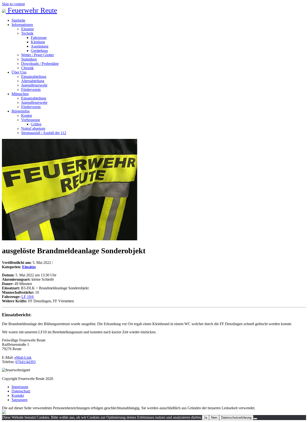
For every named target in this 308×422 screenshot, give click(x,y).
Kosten (26, 115)
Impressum (20, 387)
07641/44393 (25, 362)
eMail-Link (23, 357)
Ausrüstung (39, 46)
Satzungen (19, 400)
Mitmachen (20, 94)
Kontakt (18, 395)
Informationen (22, 25)
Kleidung (38, 42)
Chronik (27, 68)
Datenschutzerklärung (236, 417)
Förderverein (31, 89)
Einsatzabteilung (33, 76)
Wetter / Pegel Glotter (37, 55)
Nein (214, 417)
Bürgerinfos (21, 111)
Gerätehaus (39, 51)
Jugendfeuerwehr (34, 85)
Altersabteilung (32, 81)
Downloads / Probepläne (40, 64)
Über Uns (19, 72)
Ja (205, 417)
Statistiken (29, 59)
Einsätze (27, 29)
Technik (27, 33)
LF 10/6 (27, 297)
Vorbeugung (30, 120)
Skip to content (13, 4)
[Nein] (255, 418)
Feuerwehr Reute (31, 10)
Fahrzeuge (39, 38)
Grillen (36, 124)
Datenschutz (21, 391)
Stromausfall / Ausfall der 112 (43, 133)
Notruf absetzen (33, 128)
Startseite (18, 20)
